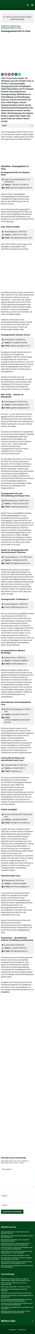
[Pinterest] (9, 74)
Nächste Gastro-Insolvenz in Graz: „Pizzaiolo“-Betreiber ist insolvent (15, 1240)
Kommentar (7, 1169)
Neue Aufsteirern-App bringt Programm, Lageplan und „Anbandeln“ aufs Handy (16, 1258)
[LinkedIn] (12, 74)
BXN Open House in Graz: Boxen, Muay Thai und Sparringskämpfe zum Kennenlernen (15, 1311)
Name (5, 1196)
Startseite (5, 26)
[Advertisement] (17, 52)
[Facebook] (2, 74)
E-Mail (5, 1205)
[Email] (5, 74)
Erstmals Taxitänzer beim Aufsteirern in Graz (15, 1255)
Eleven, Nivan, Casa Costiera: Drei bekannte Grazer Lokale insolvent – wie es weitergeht (16, 1252)
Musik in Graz (15, 26)
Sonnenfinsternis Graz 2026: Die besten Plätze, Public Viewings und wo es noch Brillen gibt (15, 1244)
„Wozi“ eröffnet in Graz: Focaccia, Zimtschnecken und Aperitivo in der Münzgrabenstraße (16, 1262)
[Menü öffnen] (32, 5)
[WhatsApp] (19, 74)
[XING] (16, 74)
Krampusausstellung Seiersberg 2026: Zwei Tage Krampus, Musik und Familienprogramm (16, 1300)
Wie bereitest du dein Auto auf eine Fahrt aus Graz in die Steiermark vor (17, 1236)
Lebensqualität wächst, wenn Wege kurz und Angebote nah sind (15, 1232)
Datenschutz (22, 1329)
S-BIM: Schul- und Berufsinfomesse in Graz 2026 (16, 1293)
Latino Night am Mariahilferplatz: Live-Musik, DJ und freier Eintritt (17, 1308)
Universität (23, 209)
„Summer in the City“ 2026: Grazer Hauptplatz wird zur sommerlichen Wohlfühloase (16, 1248)
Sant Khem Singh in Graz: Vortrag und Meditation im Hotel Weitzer (17, 1296)
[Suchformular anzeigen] (28, 5)
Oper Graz (10, 221)
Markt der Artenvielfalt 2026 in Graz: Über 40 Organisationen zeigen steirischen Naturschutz (16, 1279)
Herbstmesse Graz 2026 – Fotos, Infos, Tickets (16, 1287)
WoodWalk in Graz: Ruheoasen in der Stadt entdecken (14, 1289)
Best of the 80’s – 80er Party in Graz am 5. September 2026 (14, 1283)
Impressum (12, 1329)
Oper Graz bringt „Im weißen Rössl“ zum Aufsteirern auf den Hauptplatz (17, 1266)
